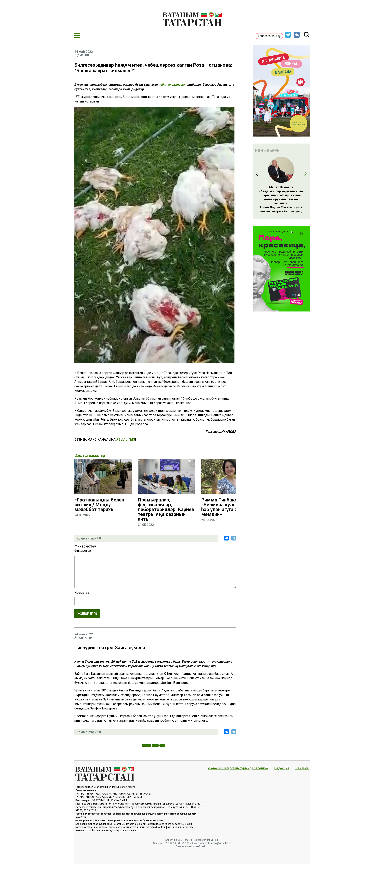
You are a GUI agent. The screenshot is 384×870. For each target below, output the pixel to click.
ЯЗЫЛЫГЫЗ (125, 439)
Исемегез (81, 592)
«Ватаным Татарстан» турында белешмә (238, 768)
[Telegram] (233, 538)
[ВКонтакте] (226, 538)
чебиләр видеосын (173, 84)
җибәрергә (87, 614)
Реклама (302, 768)
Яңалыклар (83, 637)
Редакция (281, 768)
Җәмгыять (82, 55)
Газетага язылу (269, 36)
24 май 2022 (83, 51)
